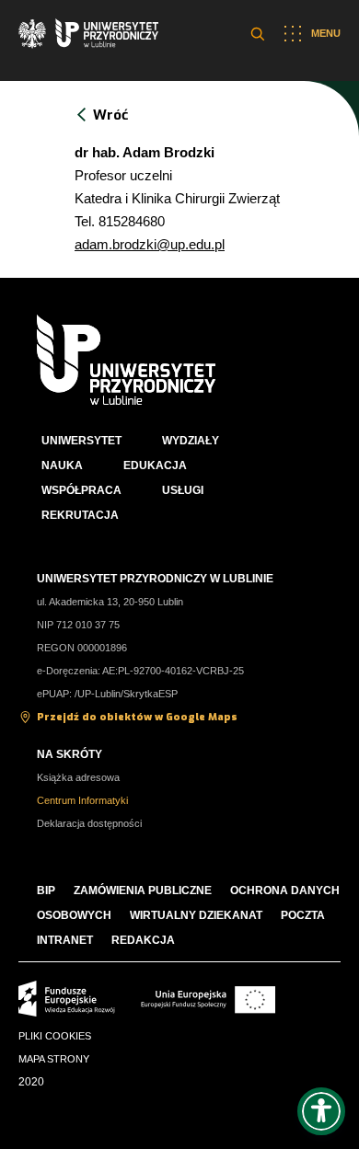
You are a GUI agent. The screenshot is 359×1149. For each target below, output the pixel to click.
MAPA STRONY (53, 1058)
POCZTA (303, 915)
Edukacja (155, 465)
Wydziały (190, 440)
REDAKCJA (143, 940)
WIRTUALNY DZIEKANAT (196, 915)
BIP (46, 890)
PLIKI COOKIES (54, 1035)
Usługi (182, 490)
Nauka (62, 465)
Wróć (110, 115)
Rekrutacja (80, 515)
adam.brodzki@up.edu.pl (150, 244)
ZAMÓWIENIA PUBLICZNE (143, 890)
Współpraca (81, 490)
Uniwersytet (81, 440)
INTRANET (65, 940)
